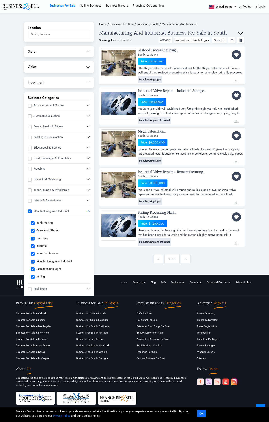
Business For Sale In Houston (31, 339)
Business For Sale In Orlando (31, 313)
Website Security (206, 352)
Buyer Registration (207, 326)
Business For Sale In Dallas (30, 352)
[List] (232, 40)
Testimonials (177, 282)
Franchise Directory (207, 320)
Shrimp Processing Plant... (157, 213)
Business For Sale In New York (32, 333)
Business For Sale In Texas (90, 339)
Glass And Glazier (47, 230)
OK (201, 413)
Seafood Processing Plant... (158, 50)
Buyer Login (139, 282)
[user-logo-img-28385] (236, 160)
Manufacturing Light (48, 268)
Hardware (42, 238)
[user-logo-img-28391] (236, 119)
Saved (219, 40)
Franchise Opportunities (148, 5)
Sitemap (201, 358)
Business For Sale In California (92, 326)
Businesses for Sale (62, 5)
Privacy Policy (243, 282)
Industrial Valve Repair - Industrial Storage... (172, 91)
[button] (223, 6)
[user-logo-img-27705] (236, 241)
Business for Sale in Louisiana (92, 320)
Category (165, 40)
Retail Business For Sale (149, 345)
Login (262, 6)
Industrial (41, 245)
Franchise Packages (207, 339)
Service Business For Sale (151, 358)
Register (247, 6)
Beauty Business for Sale (150, 333)
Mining (40, 276)
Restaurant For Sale (147, 320)
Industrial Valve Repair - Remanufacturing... (171, 172)
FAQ (163, 282)
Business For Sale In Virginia (91, 352)
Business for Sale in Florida (91, 313)
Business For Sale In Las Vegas (32, 358)
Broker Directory (206, 313)
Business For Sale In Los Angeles (33, 326)
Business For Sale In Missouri (92, 333)
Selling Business (90, 5)
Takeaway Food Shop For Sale (153, 326)
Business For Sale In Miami (30, 320)
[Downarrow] (240, 33)
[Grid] (240, 40)
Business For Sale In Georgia (92, 358)
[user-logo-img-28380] (236, 200)
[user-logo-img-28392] (236, 79)
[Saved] (236, 54)
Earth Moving (44, 222)
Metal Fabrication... (152, 131)
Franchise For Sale (147, 352)
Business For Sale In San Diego (33, 345)
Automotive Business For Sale (153, 339)
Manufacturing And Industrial (54, 261)
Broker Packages (206, 345)
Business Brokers (117, 5)
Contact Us (195, 282)
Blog (153, 282)
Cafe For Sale (144, 313)
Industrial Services (47, 253)
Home (124, 282)
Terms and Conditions (218, 282)
